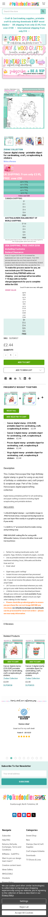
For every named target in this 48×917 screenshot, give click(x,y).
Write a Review (10, 161)
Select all (11, 411)
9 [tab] (41, 758)
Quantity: (9, 350)
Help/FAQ (6, 840)
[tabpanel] (24, 730)
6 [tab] (28, 758)
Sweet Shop (31, 836)
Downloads (30, 855)
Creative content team (11, 865)
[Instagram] (14, 815)
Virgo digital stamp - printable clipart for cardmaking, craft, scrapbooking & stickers (25, 455)
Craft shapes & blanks (35, 851)
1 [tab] (7, 758)
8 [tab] (37, 758)
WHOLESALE (7, 874)
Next (43, 664)
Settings (24, 901)
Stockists (6, 878)
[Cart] (44, 4)
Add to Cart (13, 662)
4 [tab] (20, 758)
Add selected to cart (16, 417)
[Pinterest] (30, 378)
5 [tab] (24, 758)
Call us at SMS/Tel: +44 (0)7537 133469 (24, 808)
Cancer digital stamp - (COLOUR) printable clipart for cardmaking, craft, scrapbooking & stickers (24, 426)
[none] (24, 108)
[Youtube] (29, 815)
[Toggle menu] (3, 3)
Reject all (24, 906)
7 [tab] (32, 758)
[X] (20, 378)
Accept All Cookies (24, 912)
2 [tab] (11, 758)
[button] (24, 39)
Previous (4, 664)
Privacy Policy (7, 895)
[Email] (10, 378)
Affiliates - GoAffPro (10, 854)
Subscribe (6, 836)
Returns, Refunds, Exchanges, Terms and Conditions (11, 847)
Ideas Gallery (7, 869)
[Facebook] (6, 378)
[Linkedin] (25, 378)
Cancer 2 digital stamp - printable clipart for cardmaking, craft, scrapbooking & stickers (25, 436)
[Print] (15, 378)
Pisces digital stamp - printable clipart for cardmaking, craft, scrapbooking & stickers (25, 445)
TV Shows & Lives (33, 860)
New (28, 840)
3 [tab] (16, 758)
